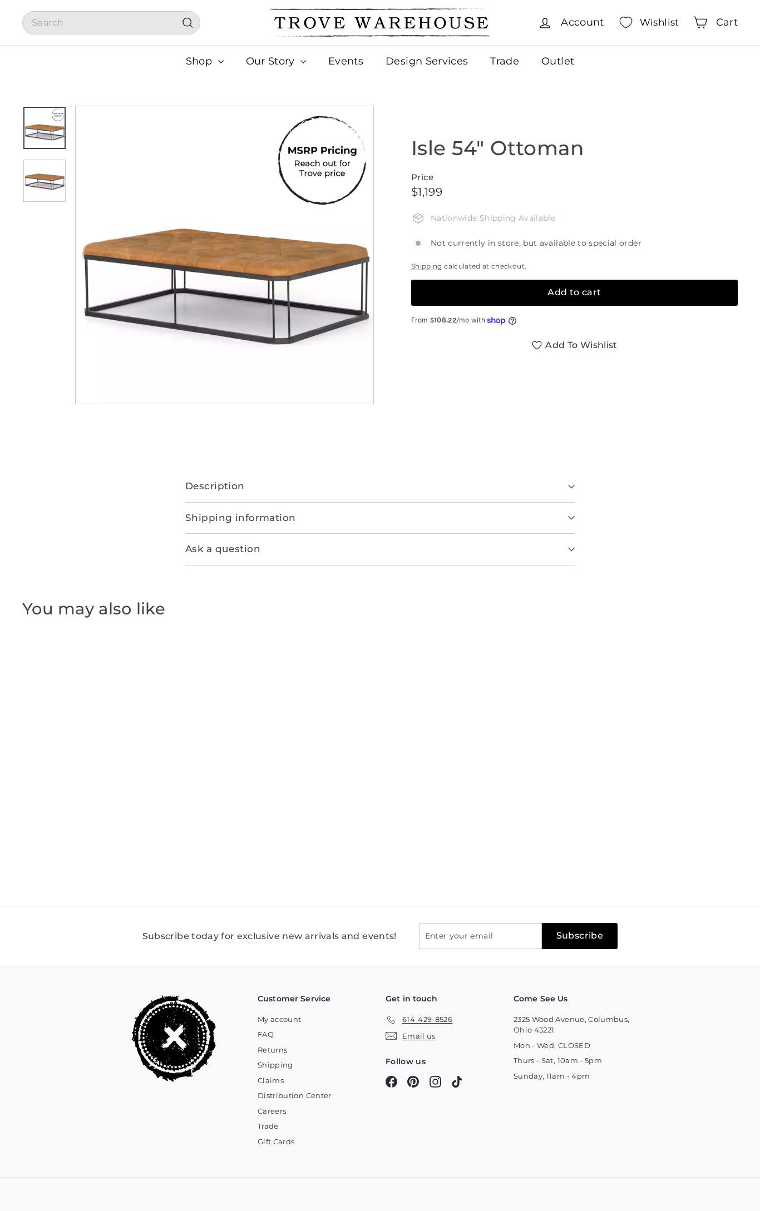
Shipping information (240, 517)
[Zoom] (224, 255)
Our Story (272, 61)
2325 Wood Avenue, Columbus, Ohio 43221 (571, 1025)
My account (280, 1019)
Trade (504, 61)
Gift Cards (276, 1141)
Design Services (427, 61)
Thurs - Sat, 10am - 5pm (558, 1060)
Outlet (557, 61)
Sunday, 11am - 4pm (552, 1075)
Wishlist (659, 22)
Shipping (426, 266)
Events (345, 61)
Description (215, 486)
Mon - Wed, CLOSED (552, 1045)
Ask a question (222, 548)
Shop (200, 61)
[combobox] (111, 22)
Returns (272, 1049)
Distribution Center (295, 1095)
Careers (272, 1110)
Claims (271, 1080)
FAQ (266, 1034)
